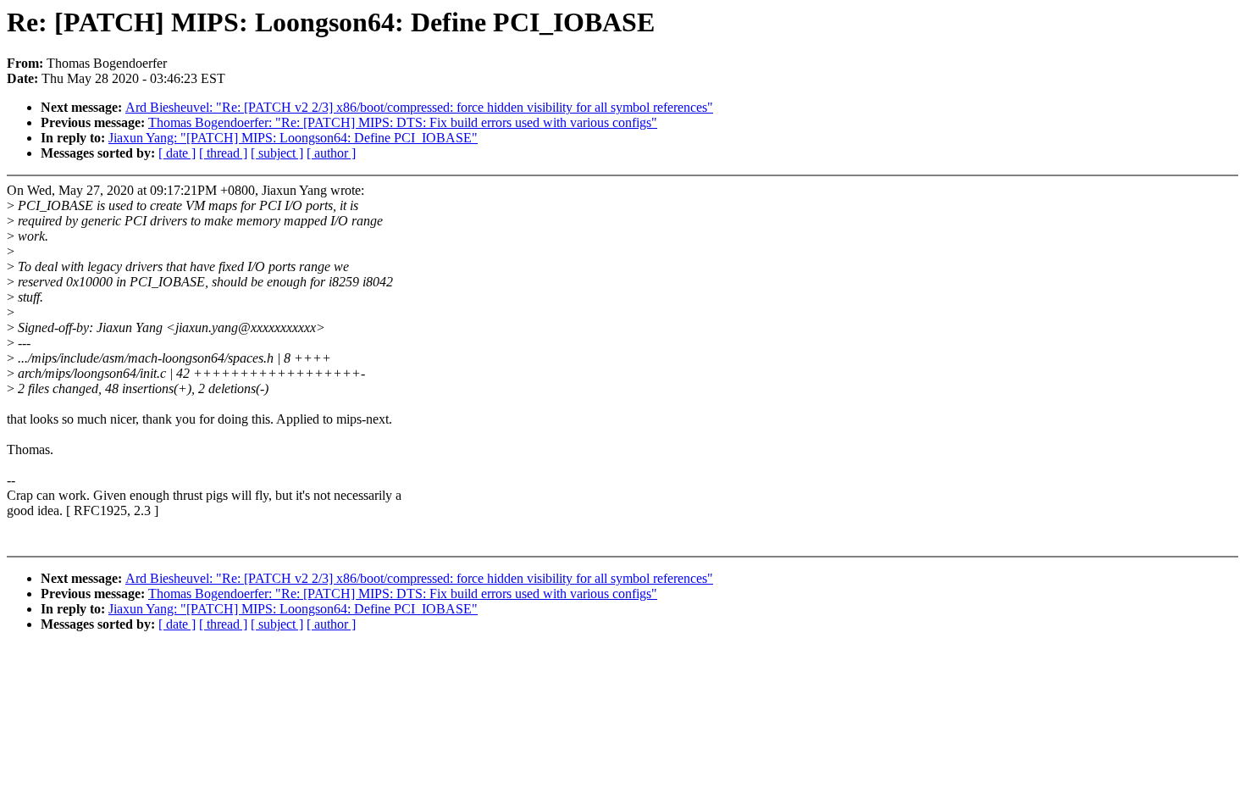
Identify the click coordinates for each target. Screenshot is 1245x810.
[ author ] (331, 153)
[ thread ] (223, 153)
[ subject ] (277, 153)
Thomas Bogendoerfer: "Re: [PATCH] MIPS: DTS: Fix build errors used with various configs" (402, 122)
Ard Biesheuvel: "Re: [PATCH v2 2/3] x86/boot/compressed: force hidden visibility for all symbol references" (419, 107)
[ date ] (177, 153)
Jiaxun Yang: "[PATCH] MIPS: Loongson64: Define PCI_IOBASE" (293, 137)
